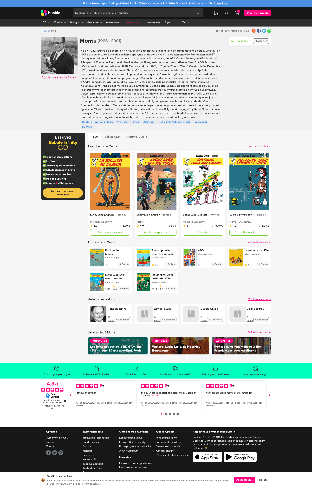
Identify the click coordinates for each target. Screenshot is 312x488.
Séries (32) (112, 137)
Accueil (45, 30)
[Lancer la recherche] (198, 12)
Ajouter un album (128, 450)
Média (185, 22)
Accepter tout (244, 479)
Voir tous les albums (260, 146)
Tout (94, 137)
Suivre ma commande (168, 446)
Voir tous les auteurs (259, 299)
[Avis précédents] (70, 395)
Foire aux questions (167, 437)
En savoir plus (221, 3)
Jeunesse (93, 22)
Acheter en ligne (165, 450)
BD (44, 22)
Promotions (112, 22)
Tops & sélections (93, 463)
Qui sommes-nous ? (57, 437)
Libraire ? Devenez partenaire (135, 463)
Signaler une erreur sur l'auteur (59, 77)
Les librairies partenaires (133, 467)
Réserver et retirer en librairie (172, 455)
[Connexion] (226, 13)
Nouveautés (153, 22)
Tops (167, 22)
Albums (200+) (136, 137)
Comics (58, 22)
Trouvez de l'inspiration (96, 437)
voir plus (154, 395)
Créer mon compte (257, 12)
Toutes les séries (92, 468)
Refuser (263, 479)
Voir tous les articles (259, 332)
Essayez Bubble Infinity (132, 442)
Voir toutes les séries (259, 242)
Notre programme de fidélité (135, 446)
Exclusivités (133, 22)
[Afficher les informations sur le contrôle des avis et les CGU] (65, 401)
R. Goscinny (105, 221)
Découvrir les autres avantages (63, 193)
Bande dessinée (92, 442)
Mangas (75, 22)
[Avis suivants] (269, 395)
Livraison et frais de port (169, 442)
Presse (50, 442)
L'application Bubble (130, 437)
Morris (93, 221)
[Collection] (216, 13)
